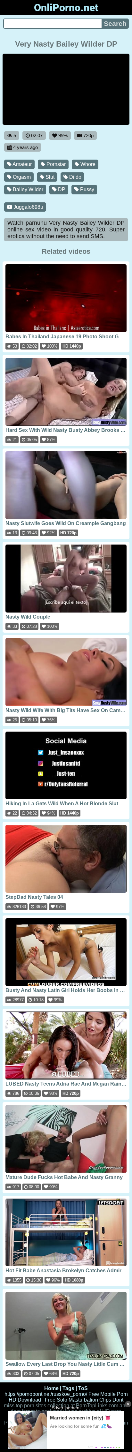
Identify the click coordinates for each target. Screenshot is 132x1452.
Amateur (22, 164)
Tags (68, 1388)
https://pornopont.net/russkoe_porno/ (45, 1394)
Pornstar (55, 164)
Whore (87, 164)
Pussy (86, 189)
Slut (49, 177)
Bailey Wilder (27, 189)
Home (51, 1388)
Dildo (74, 177)
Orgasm (21, 177)
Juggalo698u (27, 207)
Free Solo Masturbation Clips (78, 1400)
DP (61, 189)
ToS (83, 1388)
